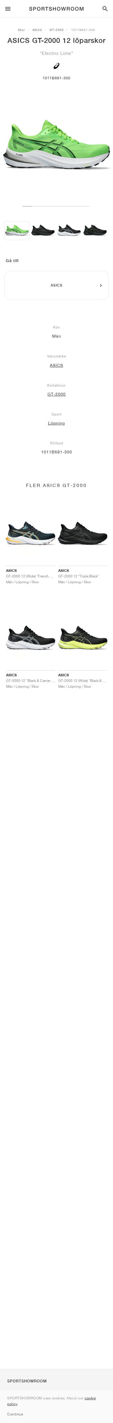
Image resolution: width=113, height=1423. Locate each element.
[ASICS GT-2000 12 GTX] (95, 230)
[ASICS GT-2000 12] (16, 230)
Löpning (56, 423)
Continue (15, 1414)
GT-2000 (57, 30)
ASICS (37, 30)
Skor (21, 30)
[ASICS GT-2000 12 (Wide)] (42, 230)
